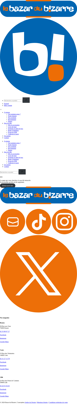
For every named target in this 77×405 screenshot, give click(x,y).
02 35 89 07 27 (5, 331)
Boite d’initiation (13, 130)
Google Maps (4, 342)
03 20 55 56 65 (5, 386)
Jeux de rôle (8, 123)
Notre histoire (12, 116)
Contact (6, 138)
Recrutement (12, 119)
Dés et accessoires (13, 125)
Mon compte (8, 105)
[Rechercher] (26, 100)
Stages (10, 121)
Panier (6, 104)
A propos (7, 112)
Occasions (7, 136)
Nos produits (12, 118)
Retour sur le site (7, 185)
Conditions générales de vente (58, 402)
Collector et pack (13, 134)
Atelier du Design (30, 402)
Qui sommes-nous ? (14, 114)
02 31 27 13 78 (5, 359)
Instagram (3, 338)
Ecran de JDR (12, 132)
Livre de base (12, 127)
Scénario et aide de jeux (15, 129)
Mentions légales (42, 402)
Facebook (3, 335)
